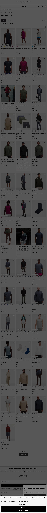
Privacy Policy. (26, 501)
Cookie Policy (32, 498)
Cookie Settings (23, 504)
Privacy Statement (38, 498)
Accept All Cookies (23, 510)
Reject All (23, 507)
